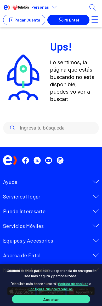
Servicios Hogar (22, 196)
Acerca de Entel (22, 255)
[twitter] (38, 160)
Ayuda (10, 182)
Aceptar (51, 299)
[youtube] (49, 160)
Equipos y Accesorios (28, 240)
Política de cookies (73, 283)
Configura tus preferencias (51, 289)
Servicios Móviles (23, 226)
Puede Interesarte (24, 211)
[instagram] (61, 160)
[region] (51, 285)
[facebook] (26, 160)
